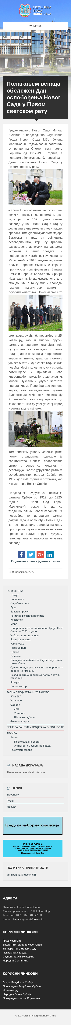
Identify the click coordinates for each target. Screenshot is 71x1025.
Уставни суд (10, 990)
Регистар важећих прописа (27, 615)
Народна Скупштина (15, 960)
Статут (14, 595)
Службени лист (19, 603)
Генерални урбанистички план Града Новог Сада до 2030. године (37, 629)
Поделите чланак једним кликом (35, 561)
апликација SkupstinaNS (22, 874)
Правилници (18, 647)
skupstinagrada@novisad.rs (28, 918)
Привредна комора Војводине (21, 998)
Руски (10, 800)
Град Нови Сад (12, 940)
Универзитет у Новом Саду (19, 948)
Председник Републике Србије (22, 986)
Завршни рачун (19, 611)
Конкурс (15, 682)
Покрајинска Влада (15, 952)
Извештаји (16, 619)
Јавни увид (17, 643)
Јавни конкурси (19, 721)
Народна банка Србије (17, 994)
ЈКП (16, 708)
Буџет (14, 607)
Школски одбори (24, 717)
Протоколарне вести (27, 741)
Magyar (11, 806)
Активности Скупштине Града (32, 745)
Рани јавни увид (20, 639)
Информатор (18, 686)
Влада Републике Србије (18, 982)
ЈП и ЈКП (15, 696)
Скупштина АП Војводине (18, 956)
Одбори (15, 704)
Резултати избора (21, 749)
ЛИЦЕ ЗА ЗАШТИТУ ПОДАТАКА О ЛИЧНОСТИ (35, 727)
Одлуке (15, 651)
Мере (13, 623)
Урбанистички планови (24, 635)
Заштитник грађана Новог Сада (22, 944)
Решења (15, 656)
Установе (16, 700)
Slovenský (13, 794)
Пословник (17, 599)
